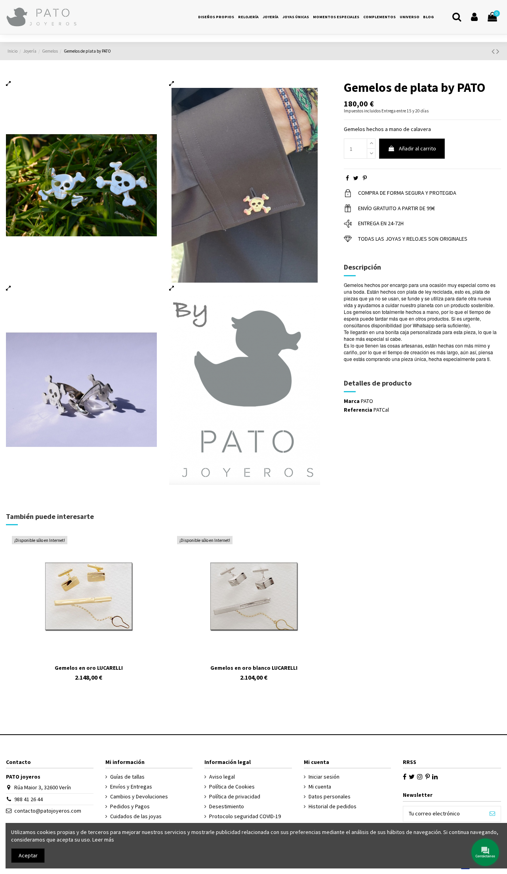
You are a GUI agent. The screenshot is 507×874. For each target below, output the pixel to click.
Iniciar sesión (324, 776)
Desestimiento (226, 806)
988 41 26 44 (28, 799)
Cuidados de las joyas (136, 816)
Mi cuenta (320, 786)
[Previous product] (494, 51)
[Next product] (497, 51)
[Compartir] (347, 178)
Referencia (358, 409)
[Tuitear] (355, 178)
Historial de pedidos (332, 806)
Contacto (18, 762)
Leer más (103, 839)
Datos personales (330, 796)
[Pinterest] (365, 178)
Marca (352, 401)
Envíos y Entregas (131, 786)
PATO (367, 401)
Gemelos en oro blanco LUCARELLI (253, 667)
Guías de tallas (127, 776)
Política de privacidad (234, 796)
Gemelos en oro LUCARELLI (89, 667)
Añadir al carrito (417, 148)
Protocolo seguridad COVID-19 (245, 816)
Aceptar (28, 855)
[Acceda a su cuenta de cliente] (474, 17)
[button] (409, 17)
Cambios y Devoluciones (139, 796)
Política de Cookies (232, 786)
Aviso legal (222, 776)
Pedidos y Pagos (130, 806)
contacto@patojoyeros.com (47, 810)
